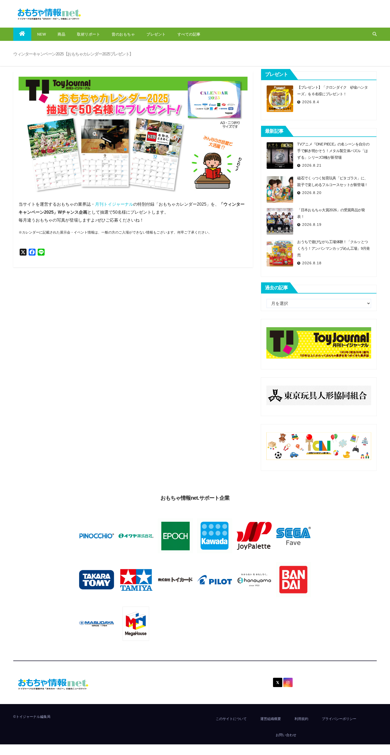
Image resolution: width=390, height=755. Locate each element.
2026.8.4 (310, 102)
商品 (61, 34)
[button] (374, 34)
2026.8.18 (312, 263)
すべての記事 (189, 34)
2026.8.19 (312, 224)
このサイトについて (231, 719)
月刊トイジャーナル (114, 204)
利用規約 (301, 719)
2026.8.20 (312, 193)
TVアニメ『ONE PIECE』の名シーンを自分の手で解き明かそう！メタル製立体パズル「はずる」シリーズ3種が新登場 (333, 150)
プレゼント (156, 34)
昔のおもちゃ (123, 34)
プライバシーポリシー (339, 719)
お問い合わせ (286, 735)
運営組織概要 (270, 719)
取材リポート (88, 34)
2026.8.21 (312, 165)
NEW (41, 34)
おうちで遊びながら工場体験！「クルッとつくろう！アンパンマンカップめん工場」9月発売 (333, 248)
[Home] (22, 34)
